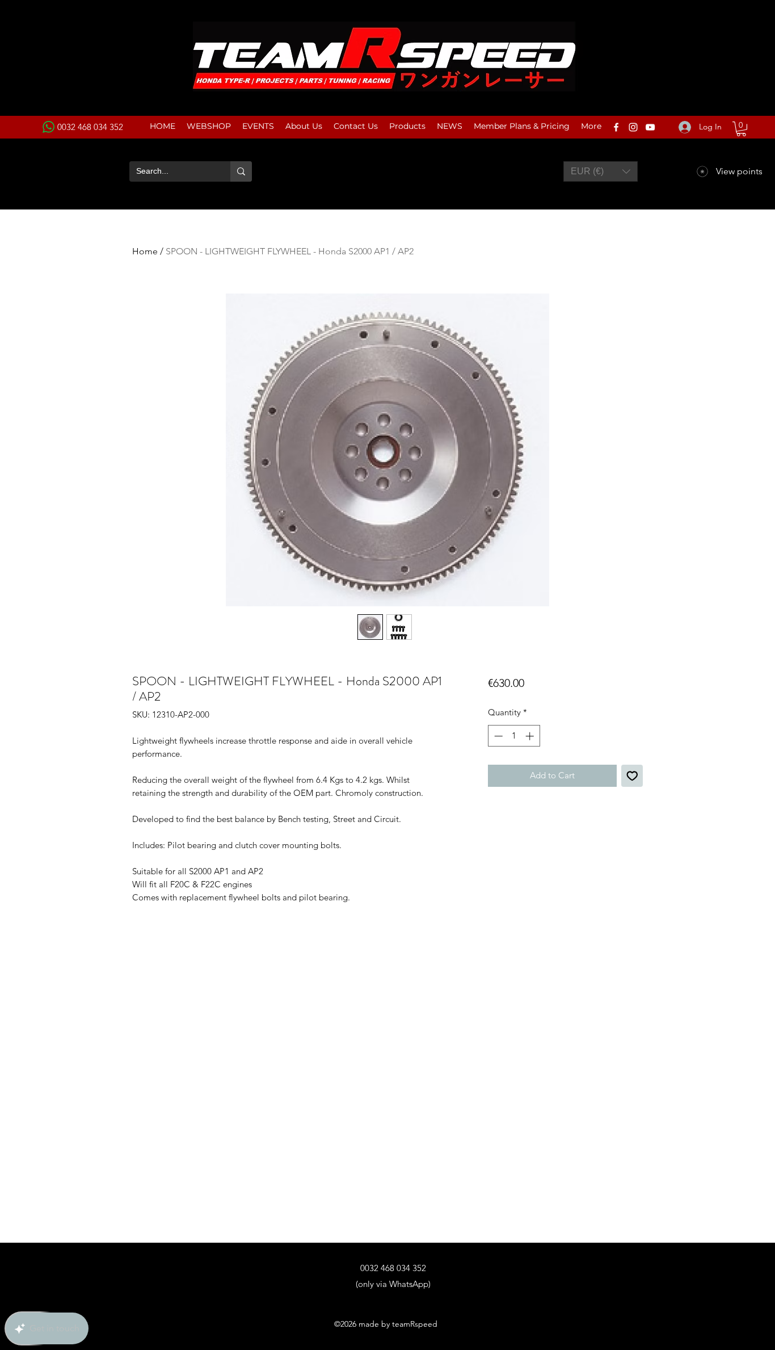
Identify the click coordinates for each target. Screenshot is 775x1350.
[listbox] (600, 171)
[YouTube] (650, 127)
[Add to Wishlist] (632, 776)
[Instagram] (633, 127)
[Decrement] (497, 736)
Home (145, 251)
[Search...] (241, 171)
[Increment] (530, 736)
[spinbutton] (513, 736)
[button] (741, 128)
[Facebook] (616, 127)
